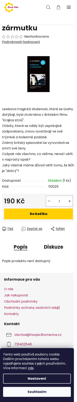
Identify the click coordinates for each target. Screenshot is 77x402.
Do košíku (38, 213)
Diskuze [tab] (53, 246)
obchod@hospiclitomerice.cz (38, 335)
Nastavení (37, 378)
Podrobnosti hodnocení (21, 42)
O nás (8, 289)
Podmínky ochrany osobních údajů (32, 307)
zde (31, 368)
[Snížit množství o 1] (49, 201)
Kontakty (11, 313)
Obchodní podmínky (21, 301)
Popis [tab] (21, 246)
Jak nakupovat (16, 295)
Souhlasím (37, 391)
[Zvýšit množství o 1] (70, 201)
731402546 (23, 344)
